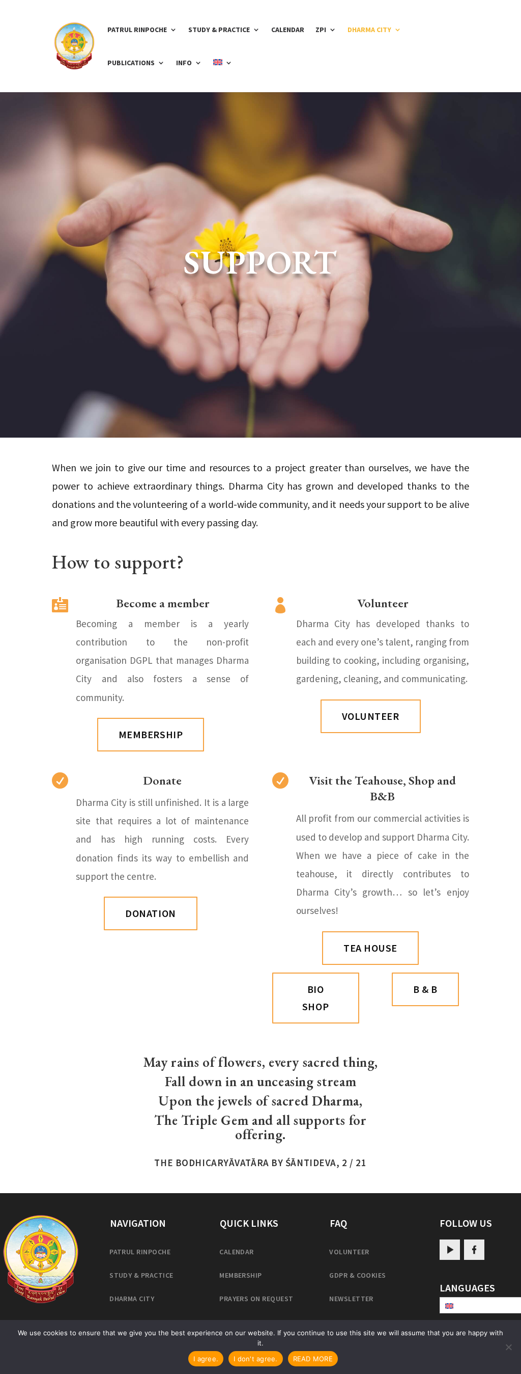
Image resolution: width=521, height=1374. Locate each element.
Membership (151, 734)
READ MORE (313, 1359)
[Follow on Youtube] (450, 1250)
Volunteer (370, 716)
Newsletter (351, 1298)
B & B (425, 989)
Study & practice (141, 1275)
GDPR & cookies (357, 1275)
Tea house (370, 947)
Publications (131, 63)
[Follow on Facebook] (474, 1250)
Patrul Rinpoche (137, 30)
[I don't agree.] (508, 1347)
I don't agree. (256, 1359)
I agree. (205, 1359)
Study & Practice (219, 30)
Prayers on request (256, 1298)
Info (184, 63)
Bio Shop (315, 998)
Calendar (287, 30)
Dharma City (369, 30)
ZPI (320, 30)
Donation (150, 913)
